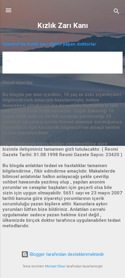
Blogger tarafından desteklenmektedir (66, 254)
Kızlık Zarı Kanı (62, 25)
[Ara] (116, 12)
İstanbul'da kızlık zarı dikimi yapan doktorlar (49, 44)
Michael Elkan (55, 266)
